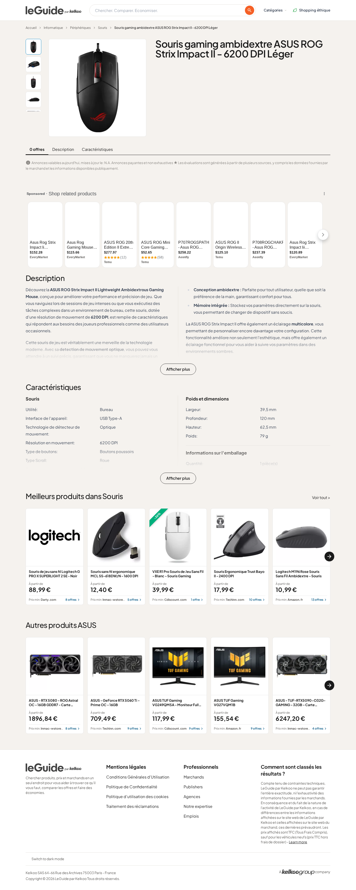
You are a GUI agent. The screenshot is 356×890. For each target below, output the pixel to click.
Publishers (193, 786)
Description (63, 149)
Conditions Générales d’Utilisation (137, 776)
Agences (192, 796)
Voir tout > (321, 497)
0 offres (37, 149)
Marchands (194, 776)
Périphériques (80, 28)
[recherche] (249, 10)
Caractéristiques (97, 149)
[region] (178, 556)
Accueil (31, 28)
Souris (102, 28)
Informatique (53, 28)
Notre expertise (198, 806)
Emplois (191, 816)
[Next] (329, 556)
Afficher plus (178, 369)
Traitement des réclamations (132, 806)
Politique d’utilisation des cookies (137, 796)
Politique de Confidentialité (131, 786)
